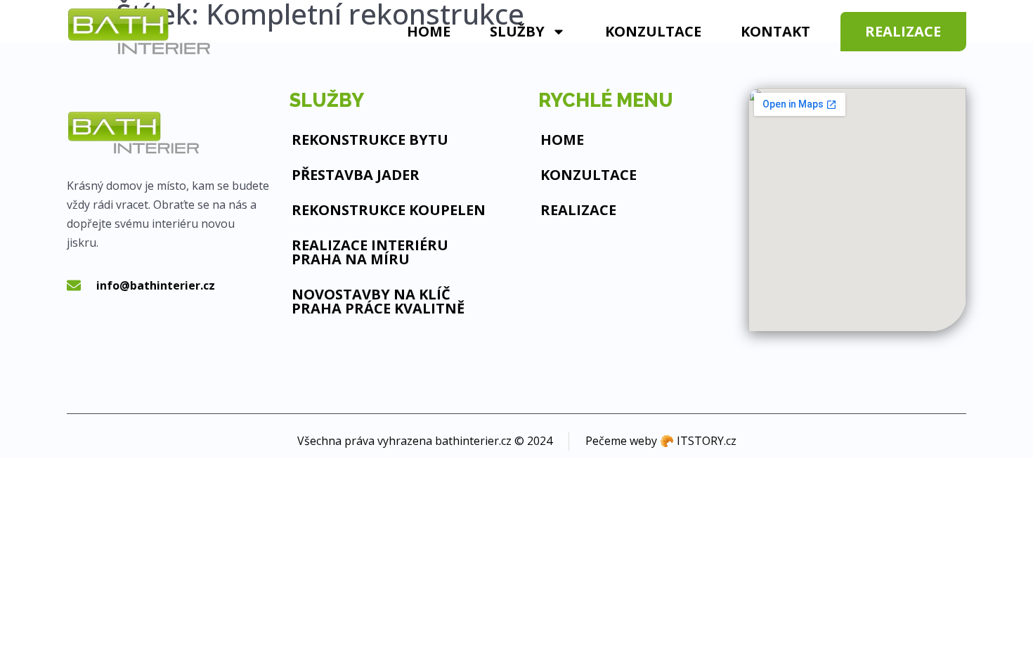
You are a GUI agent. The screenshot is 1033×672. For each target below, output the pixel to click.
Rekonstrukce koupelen (389, 209)
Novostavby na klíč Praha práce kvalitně (378, 301)
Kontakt (775, 31)
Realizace (578, 209)
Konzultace (653, 31)
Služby (517, 31)
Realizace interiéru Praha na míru (370, 252)
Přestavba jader (356, 174)
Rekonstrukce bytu (370, 139)
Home (428, 31)
